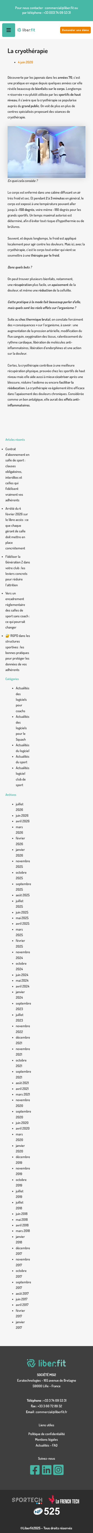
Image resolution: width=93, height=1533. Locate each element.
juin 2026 (22, 815)
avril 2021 (22, 1088)
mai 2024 (22, 980)
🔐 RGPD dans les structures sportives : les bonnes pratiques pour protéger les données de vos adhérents (17, 652)
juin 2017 (21, 1299)
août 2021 (22, 1083)
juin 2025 (22, 912)
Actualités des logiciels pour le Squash (22, 727)
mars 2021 (23, 1094)
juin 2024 (22, 975)
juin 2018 (21, 1214)
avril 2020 (23, 1128)
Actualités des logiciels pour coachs (22, 699)
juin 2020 (22, 1123)
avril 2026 (23, 821)
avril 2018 (22, 1225)
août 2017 (22, 1293)
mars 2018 (23, 1231)
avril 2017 (22, 1305)
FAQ (55, 1445)
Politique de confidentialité (46, 1434)
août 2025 (23, 895)
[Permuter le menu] (8, 30)
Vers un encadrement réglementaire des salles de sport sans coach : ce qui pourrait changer (17, 610)
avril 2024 (22, 986)
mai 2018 (22, 1219)
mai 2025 (22, 918)
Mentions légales (46, 1439)
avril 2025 (22, 923)
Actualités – (44, 1445)
